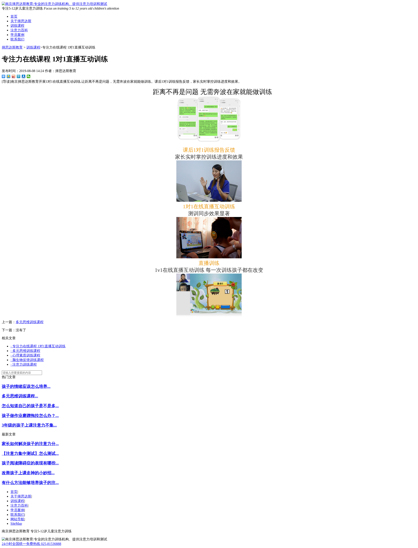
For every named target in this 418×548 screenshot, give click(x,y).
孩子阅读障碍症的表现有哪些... (30, 463)
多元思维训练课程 (30, 322)
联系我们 (17, 39)
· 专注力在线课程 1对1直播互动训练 (38, 346)
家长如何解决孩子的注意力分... (30, 443)
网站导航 (17, 519)
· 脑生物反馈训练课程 (27, 360)
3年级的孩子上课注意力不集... (29, 425)
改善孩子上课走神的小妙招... (28, 473)
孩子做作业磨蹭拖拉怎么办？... (30, 415)
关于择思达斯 (20, 21)
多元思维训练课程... (20, 396)
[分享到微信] (28, 76)
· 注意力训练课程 (23, 364)
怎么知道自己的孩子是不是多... (30, 405)
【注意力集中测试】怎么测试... (30, 453)
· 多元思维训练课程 (25, 351)
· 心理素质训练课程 (25, 355)
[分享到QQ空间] (8, 76)
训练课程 (17, 25)
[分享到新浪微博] (13, 76)
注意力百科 (19, 30)
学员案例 (17, 35)
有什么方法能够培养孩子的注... (30, 482)
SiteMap (16, 523)
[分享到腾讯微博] (18, 76)
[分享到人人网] (23, 76)
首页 (13, 16)
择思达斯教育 (12, 47)
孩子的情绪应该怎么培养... (26, 386)
